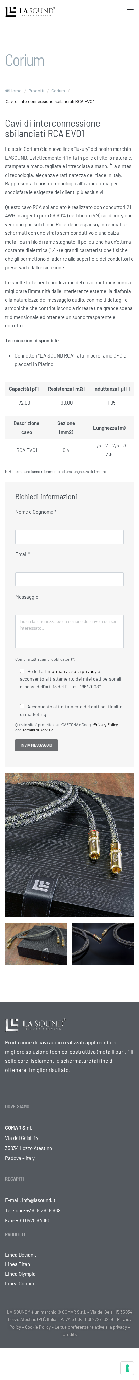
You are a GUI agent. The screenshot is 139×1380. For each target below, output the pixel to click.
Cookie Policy (38, 1327)
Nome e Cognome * (35, 512)
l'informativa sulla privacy (70, 671)
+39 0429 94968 (43, 1210)
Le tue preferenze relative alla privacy (91, 1327)
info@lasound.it (38, 1200)
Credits (70, 1334)
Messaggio (26, 597)
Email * (22, 554)
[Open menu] (130, 12)
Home (15, 90)
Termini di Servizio (38, 729)
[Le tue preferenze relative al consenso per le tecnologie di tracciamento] (127, 1368)
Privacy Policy (106, 724)
